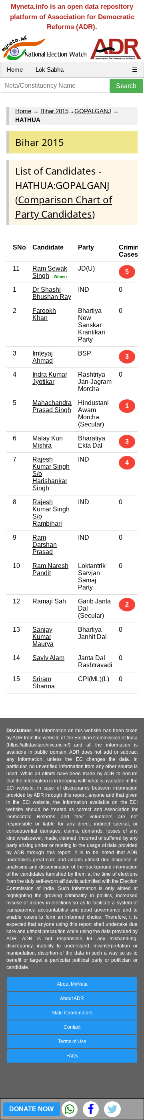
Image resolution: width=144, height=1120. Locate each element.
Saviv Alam (48, 657)
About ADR (72, 998)
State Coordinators (72, 1013)
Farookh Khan (44, 314)
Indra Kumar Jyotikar (49, 378)
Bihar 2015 (54, 111)
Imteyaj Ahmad (42, 357)
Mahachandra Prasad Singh (52, 406)
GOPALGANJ (92, 111)
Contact (72, 1027)
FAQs (72, 1056)
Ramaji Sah (49, 601)
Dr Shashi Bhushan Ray (51, 293)
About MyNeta (72, 984)
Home (15, 69)
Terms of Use (72, 1041)
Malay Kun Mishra (47, 442)
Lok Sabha (50, 69)
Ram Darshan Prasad (44, 544)
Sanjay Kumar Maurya (43, 636)
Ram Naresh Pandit (50, 569)
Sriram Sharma (43, 683)
